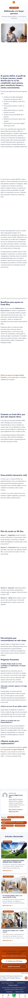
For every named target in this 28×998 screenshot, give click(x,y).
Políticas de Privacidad (8, 978)
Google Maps (9, 991)
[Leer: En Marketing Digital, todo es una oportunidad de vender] (14, 891)
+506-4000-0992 (21, 983)
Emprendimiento (6, 819)
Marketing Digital (19, 825)
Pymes (3, 828)
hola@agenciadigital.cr (13, 985)
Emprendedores (14, 7)
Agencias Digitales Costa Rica (15, 817)
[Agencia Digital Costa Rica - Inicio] (14, 2)
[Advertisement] (14, 59)
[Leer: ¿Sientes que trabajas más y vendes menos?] (14, 926)
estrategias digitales (7, 825)
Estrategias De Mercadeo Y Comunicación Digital (12, 823)
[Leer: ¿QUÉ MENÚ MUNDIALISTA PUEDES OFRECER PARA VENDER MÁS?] (14, 856)
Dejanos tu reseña (20, 991)
